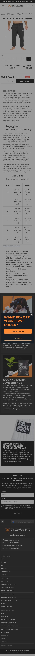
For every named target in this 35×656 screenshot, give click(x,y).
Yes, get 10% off (18, 331)
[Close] (32, 315)
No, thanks (18, 338)
